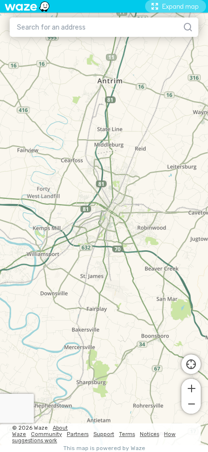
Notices (149, 434)
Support (103, 434)
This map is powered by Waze (104, 448)
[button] (191, 387)
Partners (78, 434)
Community (46, 434)
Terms (127, 434)
